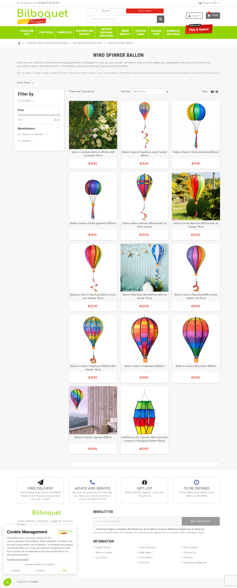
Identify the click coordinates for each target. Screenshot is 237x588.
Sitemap (188, 558)
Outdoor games (141, 32)
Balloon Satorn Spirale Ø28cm (93, 437)
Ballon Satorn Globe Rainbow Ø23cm (196, 152)
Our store (101, 558)
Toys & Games (199, 28)
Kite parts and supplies (84, 32)
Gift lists (144, 563)
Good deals (144, 11)
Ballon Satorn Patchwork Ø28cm (144, 366)
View (204, 92)
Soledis (35, 582)
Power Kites (64, 32)
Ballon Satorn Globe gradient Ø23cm (93, 223)
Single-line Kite (26, 32)
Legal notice (102, 547)
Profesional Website (194, 563)
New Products (147, 547)
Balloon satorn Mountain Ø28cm (196, 366)
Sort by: (125, 92)
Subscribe (202, 521)
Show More (25, 83)
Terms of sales (103, 553)
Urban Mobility (125, 32)
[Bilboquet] (42, 16)
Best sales (145, 553)
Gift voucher (190, 547)
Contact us (189, 553)
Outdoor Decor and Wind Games (106, 32)
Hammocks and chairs (173, 32)
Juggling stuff (156, 32)
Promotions (146, 558)
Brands (106, 11)
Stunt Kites (46, 32)
